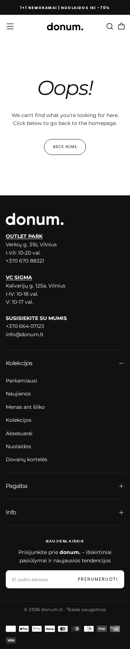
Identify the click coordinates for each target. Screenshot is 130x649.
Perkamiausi (21, 380)
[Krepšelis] (121, 26)
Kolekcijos (18, 420)
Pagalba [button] (16, 486)
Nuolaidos (18, 446)
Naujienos (18, 393)
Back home (65, 147)
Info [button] (11, 512)
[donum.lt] (35, 219)
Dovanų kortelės (26, 459)
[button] (10, 26)
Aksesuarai (19, 433)
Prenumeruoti (98, 579)
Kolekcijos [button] (19, 363)
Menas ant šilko (25, 407)
